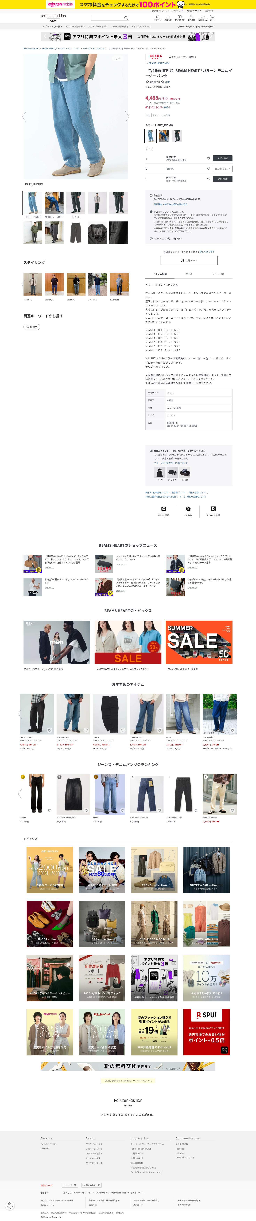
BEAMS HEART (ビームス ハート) (56, 48)
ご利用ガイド (137, 1153)
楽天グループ (193, 10)
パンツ (77, 48)
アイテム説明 (160, 273)
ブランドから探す (94, 1144)
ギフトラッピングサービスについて (171, 463)
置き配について (178, 492)
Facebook (180, 1148)
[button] (76, 117)
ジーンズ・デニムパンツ (93, 48)
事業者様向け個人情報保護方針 (82, 1213)
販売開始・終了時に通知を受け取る (171, 204)
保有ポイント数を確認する (189, 1200)
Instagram (180, 1153)
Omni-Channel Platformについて (146, 1172)
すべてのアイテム (94, 1163)
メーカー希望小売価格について (193, 496)
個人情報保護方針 (59, 1213)
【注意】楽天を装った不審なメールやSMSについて (128, 1080)
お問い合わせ (137, 1158)
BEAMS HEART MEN (159, 63)
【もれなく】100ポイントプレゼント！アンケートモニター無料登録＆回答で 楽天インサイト (103, 1192)
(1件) (167, 82)
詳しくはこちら (207, 251)
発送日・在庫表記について (156, 492)
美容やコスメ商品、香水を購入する (104, 1200)
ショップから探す (94, 1148)
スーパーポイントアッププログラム (147, 1144)
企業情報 (45, 1213)
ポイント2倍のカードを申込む (146, 1200)
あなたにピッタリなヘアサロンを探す (57, 1200)
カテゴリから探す (94, 1153)
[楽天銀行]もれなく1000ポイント (167, 10)
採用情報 (120, 1213)
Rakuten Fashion (31, 48)
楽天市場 (209, 10)
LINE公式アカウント (185, 1157)
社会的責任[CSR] (106, 1213)
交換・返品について (197, 492)
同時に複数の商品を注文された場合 (160, 496)
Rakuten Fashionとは (141, 1148)
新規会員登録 (182, 1144)
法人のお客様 (137, 1163)
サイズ (188, 273)
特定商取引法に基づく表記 (143, 1167)
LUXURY (45, 1148)
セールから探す (93, 1158)
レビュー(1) (218, 273)
